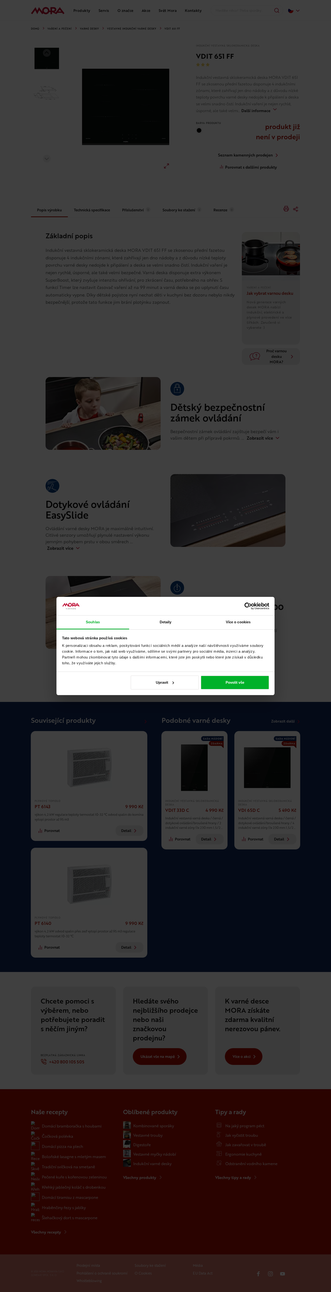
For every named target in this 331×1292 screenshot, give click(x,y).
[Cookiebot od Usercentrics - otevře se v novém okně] (248, 606)
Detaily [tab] (166, 622)
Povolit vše (235, 682)
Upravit (162, 682)
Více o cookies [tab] (238, 622)
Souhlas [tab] (93, 622)
